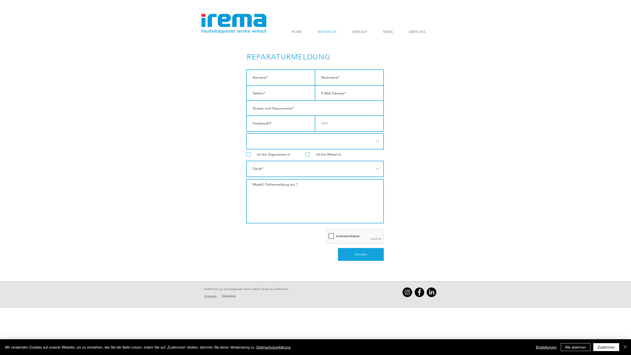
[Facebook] (419, 292)
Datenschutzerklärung (273, 347)
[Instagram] (407, 292)
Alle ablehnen (575, 347)
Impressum (210, 296)
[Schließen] (625, 347)
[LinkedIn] (431, 292)
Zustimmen (606, 347)
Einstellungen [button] (546, 347)
